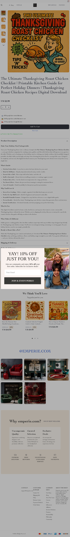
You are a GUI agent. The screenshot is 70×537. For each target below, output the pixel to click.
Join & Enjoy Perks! (22, 281)
